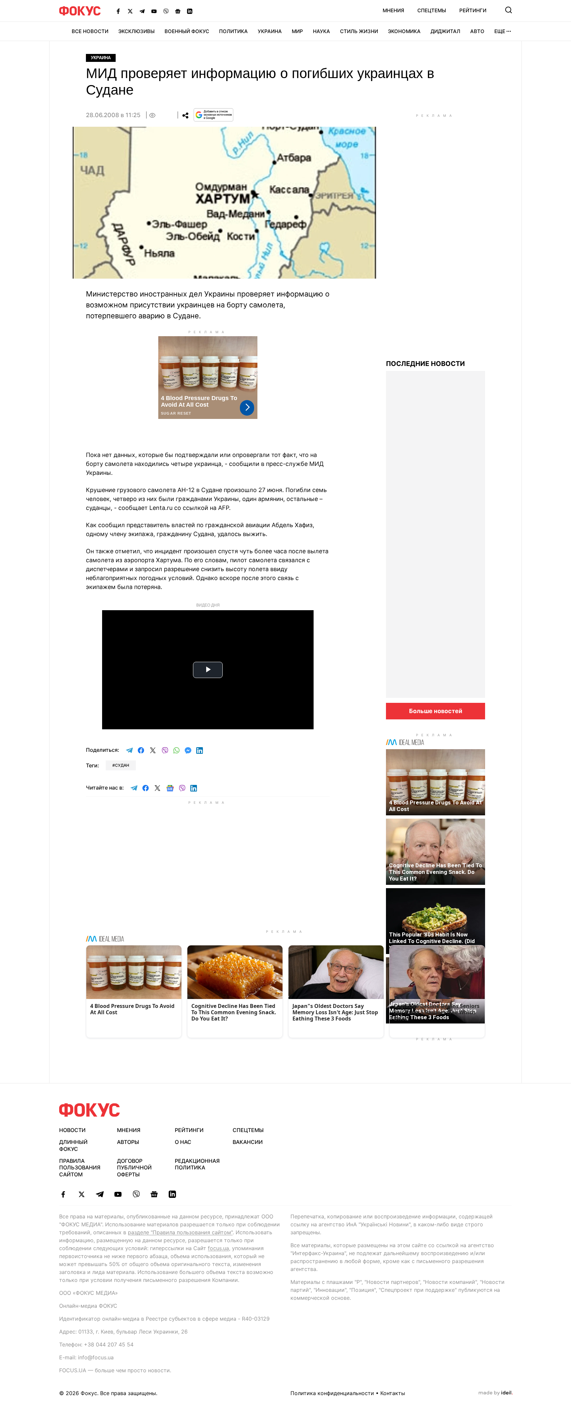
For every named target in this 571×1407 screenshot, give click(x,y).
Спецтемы (431, 10)
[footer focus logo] (89, 1110)
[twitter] (81, 1194)
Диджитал (445, 31)
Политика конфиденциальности (332, 1393)
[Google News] (178, 11)
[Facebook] (118, 11)
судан (122, 765)
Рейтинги (472, 10)
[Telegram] (142, 11)
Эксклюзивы (136, 31)
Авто (477, 31)
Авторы (128, 1142)
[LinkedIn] (190, 11)
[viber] (136, 1194)
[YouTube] (154, 11)
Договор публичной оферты (134, 1167)
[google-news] (154, 1194)
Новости (72, 1130)
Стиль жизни (359, 31)
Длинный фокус (73, 1145)
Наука (321, 31)
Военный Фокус (187, 31)
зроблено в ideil (496, 1393)
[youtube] (117, 1194)
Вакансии (248, 1142)
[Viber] (166, 11)
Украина (270, 31)
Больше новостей (435, 710)
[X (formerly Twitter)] (130, 11)
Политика (233, 31)
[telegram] (99, 1194)
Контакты (392, 1393)
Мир (297, 31)
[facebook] (63, 1194)
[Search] (508, 10)
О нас (183, 1142)
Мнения (393, 10)
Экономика (404, 31)
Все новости (90, 31)
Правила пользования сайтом (79, 1167)
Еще (499, 31)
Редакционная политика (197, 1164)
